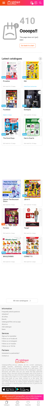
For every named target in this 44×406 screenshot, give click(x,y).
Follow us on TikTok (8, 346)
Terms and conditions (13, 398)
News (4, 329)
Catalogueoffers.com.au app (11, 322)
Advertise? (5, 314)
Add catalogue (6, 327)
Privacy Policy (25, 398)
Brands (4, 319)
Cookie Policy (34, 398)
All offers (5, 317)
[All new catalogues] (40, 59)
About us (5, 324)
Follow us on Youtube (9, 343)
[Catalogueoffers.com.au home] (13, 3)
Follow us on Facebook (9, 338)
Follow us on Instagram (9, 341)
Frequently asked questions (11, 311)
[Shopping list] (36, 3)
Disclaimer (38, 396)
